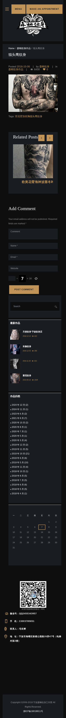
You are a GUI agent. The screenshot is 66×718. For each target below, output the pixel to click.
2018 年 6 (18, 484)
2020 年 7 (18, 431)
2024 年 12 (18, 405)
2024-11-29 (27, 361)
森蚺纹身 (44, 66)
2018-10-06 (23, 66)
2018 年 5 (18, 489)
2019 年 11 (18, 449)
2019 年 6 (18, 458)
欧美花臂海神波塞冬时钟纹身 (43, 182)
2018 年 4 (18, 493)
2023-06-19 (27, 380)
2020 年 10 (18, 422)
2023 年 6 (18, 414)
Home (11, 48)
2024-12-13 (27, 336)
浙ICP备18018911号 (33, 711)
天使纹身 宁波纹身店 (32, 331)
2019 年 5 (18, 462)
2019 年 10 (18, 453)
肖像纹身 (27, 346)
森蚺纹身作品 (24, 48)
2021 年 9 (18, 418)
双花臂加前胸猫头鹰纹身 (28, 116)
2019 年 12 (18, 445)
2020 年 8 (18, 427)
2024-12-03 (27, 351)
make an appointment (44, 9)
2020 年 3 (18, 440)
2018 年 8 (18, 476)
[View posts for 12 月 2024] (14, 554)
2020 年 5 (18, 436)
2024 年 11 (18, 409)
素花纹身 (27, 375)
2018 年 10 (18, 471)
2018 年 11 (18, 467)
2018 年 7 (18, 480)
